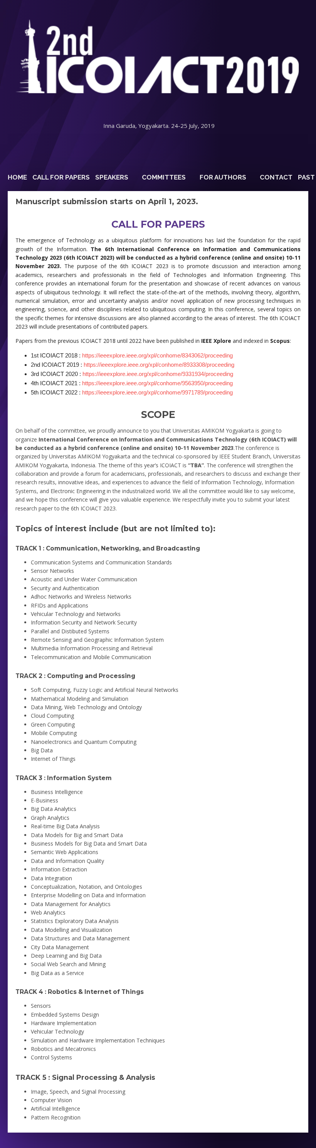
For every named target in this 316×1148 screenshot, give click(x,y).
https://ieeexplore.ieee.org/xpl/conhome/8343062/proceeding (157, 355)
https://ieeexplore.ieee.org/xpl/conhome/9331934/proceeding (157, 374)
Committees (164, 177)
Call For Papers (61, 177)
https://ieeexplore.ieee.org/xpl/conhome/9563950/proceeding (157, 383)
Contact (276, 177)
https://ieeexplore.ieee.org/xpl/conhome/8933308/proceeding (159, 364)
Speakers (111, 177)
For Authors (223, 177)
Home (17, 177)
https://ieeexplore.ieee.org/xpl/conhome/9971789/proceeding (157, 392)
